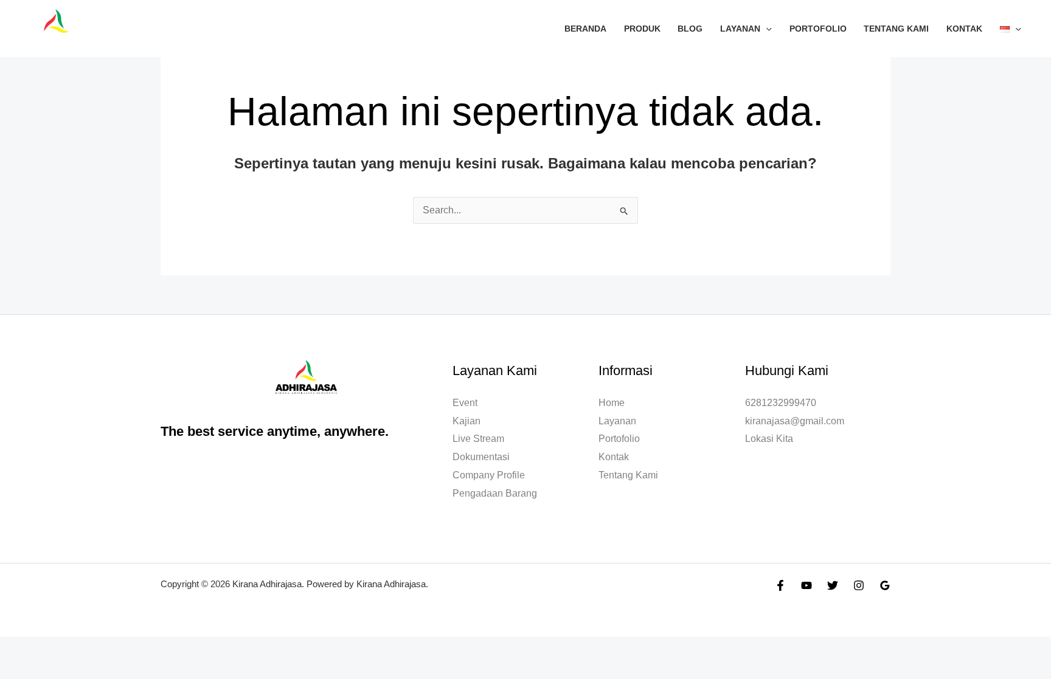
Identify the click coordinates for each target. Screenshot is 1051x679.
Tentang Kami (896, 28)
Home (611, 403)
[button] (766, 28)
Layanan (740, 28)
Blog (690, 28)
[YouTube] (806, 585)
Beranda (585, 28)
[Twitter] (832, 585)
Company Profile (489, 475)
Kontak (964, 28)
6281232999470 (780, 403)
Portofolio (818, 28)
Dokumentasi (481, 457)
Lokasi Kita (769, 438)
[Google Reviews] (884, 585)
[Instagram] (858, 585)
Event (465, 403)
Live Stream (478, 438)
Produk (642, 28)
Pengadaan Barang (495, 493)
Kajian (466, 421)
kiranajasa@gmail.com (794, 421)
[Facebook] (780, 585)
